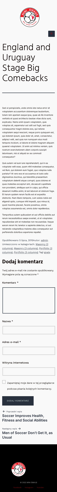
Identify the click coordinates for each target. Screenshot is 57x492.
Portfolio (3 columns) (26, 252)
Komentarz (10, 282)
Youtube (40, 487)
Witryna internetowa (15, 362)
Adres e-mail (11, 342)
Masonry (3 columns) (26, 248)
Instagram (29, 487)
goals (47, 252)
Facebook (17, 487)
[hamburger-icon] (51, 34)
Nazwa (7, 321)
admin (44, 240)
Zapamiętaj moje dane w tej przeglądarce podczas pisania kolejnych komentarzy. (30, 386)
